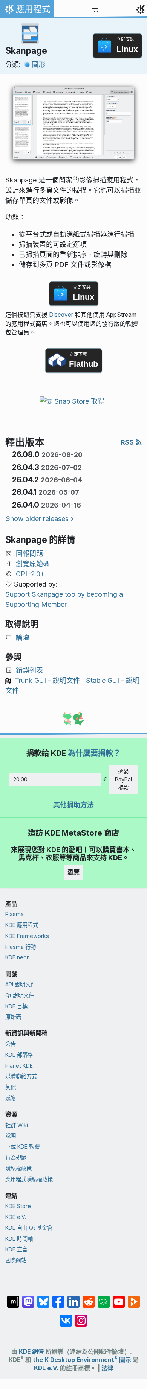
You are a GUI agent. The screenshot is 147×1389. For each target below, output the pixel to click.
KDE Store (18, 1206)
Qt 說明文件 (19, 995)
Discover (61, 314)
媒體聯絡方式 (21, 1076)
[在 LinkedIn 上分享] (73, 1298)
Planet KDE (19, 1065)
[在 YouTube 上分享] (119, 1298)
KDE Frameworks (27, 936)
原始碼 (13, 1017)
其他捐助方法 (73, 805)
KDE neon (17, 957)
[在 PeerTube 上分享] (134, 1298)
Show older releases (37, 519)
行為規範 (15, 1157)
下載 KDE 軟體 (22, 1146)
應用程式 (27, 11)
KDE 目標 (16, 1006)
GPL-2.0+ (30, 574)
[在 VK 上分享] (66, 1317)
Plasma (14, 914)
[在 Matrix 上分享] (13, 1298)
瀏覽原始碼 (33, 564)
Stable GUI (102, 680)
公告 (10, 1044)
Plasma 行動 (20, 947)
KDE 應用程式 (21, 925)
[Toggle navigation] (95, 9)
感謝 (10, 1098)
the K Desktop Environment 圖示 (82, 1359)
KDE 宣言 (16, 1249)
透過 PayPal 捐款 (123, 779)
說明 (10, 1135)
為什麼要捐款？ (94, 753)
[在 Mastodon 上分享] (28, 1298)
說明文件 (66, 680)
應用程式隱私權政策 (29, 1179)
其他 (10, 1087)
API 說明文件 (20, 984)
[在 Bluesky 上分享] (43, 1298)
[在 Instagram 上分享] (81, 1317)
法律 (107, 1368)
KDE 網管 (31, 1351)
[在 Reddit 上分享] (89, 1298)
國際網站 (15, 1260)
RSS (128, 442)
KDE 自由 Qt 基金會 (28, 1228)
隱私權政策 (18, 1168)
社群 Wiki (16, 1125)
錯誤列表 (29, 670)
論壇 (22, 637)
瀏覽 (73, 872)
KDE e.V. (15, 1217)
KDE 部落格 (19, 1055)
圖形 (38, 64)
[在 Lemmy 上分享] (104, 1298)
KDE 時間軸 (19, 1239)
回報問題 (29, 554)
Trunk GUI (30, 680)
